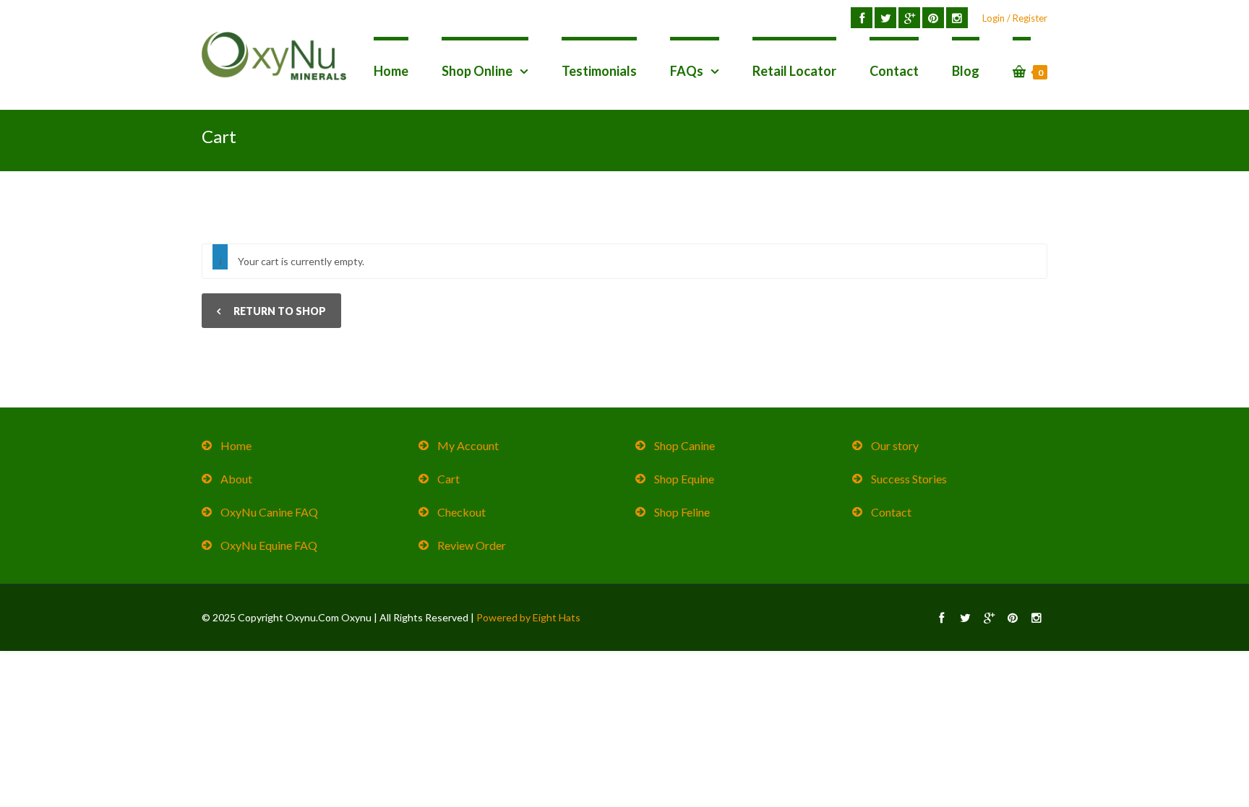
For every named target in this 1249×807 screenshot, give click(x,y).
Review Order (471, 545)
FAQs (686, 71)
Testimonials (599, 71)
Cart (448, 479)
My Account (468, 445)
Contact (894, 71)
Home (391, 71)
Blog (965, 71)
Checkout (461, 512)
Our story (895, 445)
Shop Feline (682, 512)
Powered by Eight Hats (528, 617)
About (236, 479)
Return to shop (278, 311)
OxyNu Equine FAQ (268, 545)
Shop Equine (684, 479)
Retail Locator (794, 71)
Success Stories (909, 479)
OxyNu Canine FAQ (269, 512)
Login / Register (1014, 18)
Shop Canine (684, 445)
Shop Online (477, 71)
